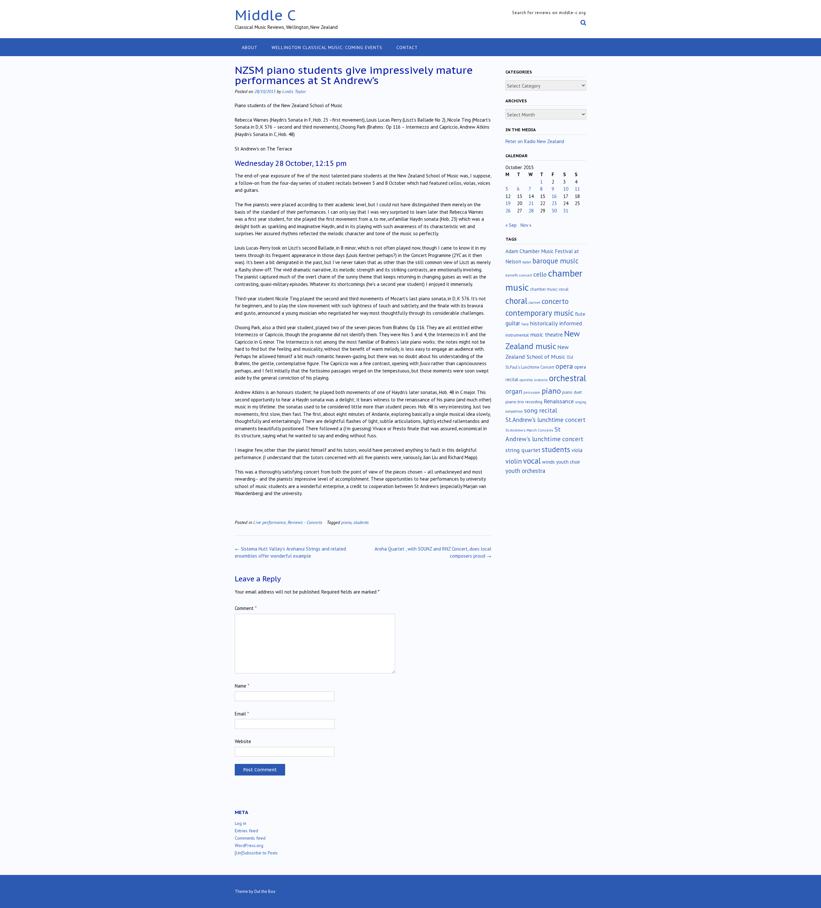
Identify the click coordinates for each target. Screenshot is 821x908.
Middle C (265, 15)
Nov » (526, 225)
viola (576, 450)
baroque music (555, 260)
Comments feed (250, 838)
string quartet (522, 450)
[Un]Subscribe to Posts (256, 853)
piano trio (514, 402)
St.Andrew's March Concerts (529, 430)
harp (525, 324)
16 (554, 196)
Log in (240, 823)
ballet (526, 262)
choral (516, 300)
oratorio (541, 379)
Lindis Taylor (294, 91)
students (361, 522)
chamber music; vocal (549, 289)
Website (243, 741)
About (250, 47)
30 (554, 211)
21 (531, 203)
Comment (246, 608)
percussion (531, 392)
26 (508, 211)
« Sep (511, 225)
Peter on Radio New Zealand (534, 141)
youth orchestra (525, 471)
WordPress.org (249, 845)
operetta (526, 380)
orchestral (567, 378)
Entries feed (246, 831)
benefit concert (518, 275)
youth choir (568, 461)
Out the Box (264, 891)
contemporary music (539, 313)
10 (565, 189)
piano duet (572, 392)
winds (548, 461)
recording (533, 402)
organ (513, 391)
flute (580, 314)
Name (242, 686)
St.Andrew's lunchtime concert (545, 420)
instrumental (517, 335)
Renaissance (559, 401)
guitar (512, 323)
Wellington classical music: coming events (327, 47)
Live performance (269, 522)
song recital (540, 410)
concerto (555, 301)
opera (564, 366)
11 (577, 189)
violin (513, 461)
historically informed (556, 323)
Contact (407, 47)
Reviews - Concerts (305, 522)
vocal (532, 461)
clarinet (534, 302)
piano (346, 522)
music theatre (546, 334)
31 (565, 211)
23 (554, 203)
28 (531, 211)
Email (242, 714)
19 (508, 203)
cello (540, 274)
